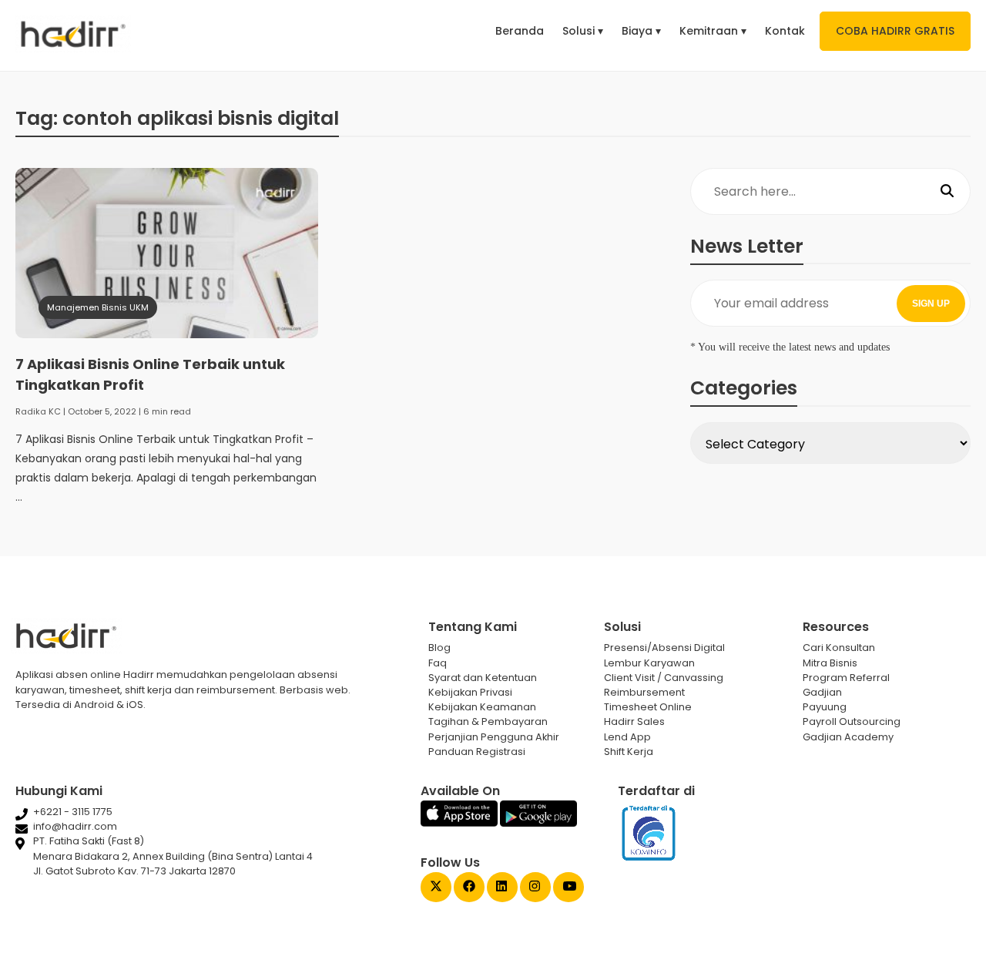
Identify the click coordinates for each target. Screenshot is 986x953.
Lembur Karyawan (649, 662)
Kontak (785, 31)
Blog (439, 647)
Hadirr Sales (634, 721)
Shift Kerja (628, 751)
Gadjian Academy (848, 736)
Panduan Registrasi (476, 751)
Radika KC (38, 411)
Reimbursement (644, 692)
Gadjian (822, 692)
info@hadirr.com (75, 826)
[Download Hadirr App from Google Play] (538, 823)
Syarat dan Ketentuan (482, 677)
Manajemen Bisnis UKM (98, 307)
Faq (437, 662)
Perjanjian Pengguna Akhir (493, 736)
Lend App (627, 736)
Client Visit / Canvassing (663, 677)
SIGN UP (931, 303)
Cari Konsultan (839, 647)
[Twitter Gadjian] (436, 888)
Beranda (519, 31)
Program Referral (846, 677)
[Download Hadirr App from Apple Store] (460, 823)
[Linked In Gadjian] (502, 888)
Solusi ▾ (582, 31)
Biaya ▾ (641, 31)
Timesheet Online (648, 706)
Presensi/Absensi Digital (664, 647)
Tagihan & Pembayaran (488, 721)
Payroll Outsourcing (851, 721)
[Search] (947, 191)
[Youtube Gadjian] (568, 888)
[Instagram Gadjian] (535, 888)
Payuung (825, 706)
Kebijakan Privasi (470, 692)
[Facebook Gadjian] (469, 888)
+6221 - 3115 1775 (72, 811)
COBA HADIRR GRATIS (895, 31)
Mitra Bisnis (830, 662)
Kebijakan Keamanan (482, 706)
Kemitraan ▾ (712, 31)
